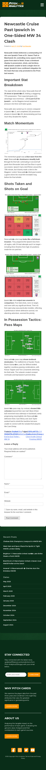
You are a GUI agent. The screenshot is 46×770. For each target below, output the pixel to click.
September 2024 (9, 620)
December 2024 (9, 606)
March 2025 (8, 591)
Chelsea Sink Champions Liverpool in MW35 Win (22, 541)
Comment (8, 457)
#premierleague (38, 434)
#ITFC (35, 431)
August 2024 (8, 625)
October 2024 (8, 615)
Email (7, 492)
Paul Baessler (26, 46)
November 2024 (9, 610)
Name (7, 484)
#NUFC (16, 434)
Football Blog (17, 431)
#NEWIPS (8, 434)
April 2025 (7, 586)
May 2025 (7, 582)
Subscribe (34, 675)
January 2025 (8, 601)
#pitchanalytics (25, 434)
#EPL (30, 431)
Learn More (11, 706)
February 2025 (9, 596)
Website (7, 501)
